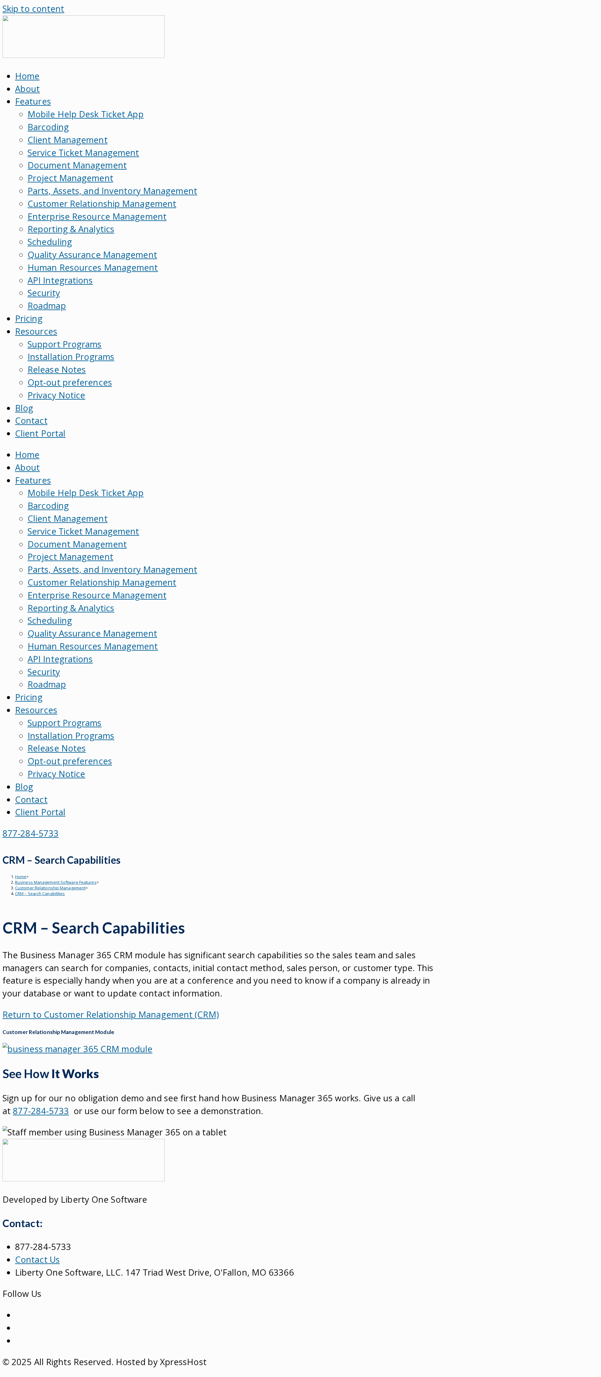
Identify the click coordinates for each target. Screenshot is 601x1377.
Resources (36, 331)
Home (27, 76)
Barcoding (48, 127)
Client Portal (40, 433)
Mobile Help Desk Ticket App (86, 114)
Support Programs (65, 344)
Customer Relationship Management (102, 203)
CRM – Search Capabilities (40, 893)
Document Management (77, 165)
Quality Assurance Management (92, 254)
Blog (24, 408)
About (27, 89)
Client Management (68, 140)
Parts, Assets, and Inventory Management (112, 191)
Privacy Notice (56, 395)
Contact (31, 420)
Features (33, 101)
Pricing (29, 318)
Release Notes (57, 369)
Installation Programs (71, 356)
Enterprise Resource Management (97, 216)
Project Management (70, 178)
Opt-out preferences (70, 382)
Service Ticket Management (83, 152)
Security (44, 293)
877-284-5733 (41, 1111)
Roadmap (47, 305)
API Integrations (60, 280)
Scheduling (50, 242)
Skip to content (33, 8)
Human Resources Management (93, 267)
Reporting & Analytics (71, 229)
